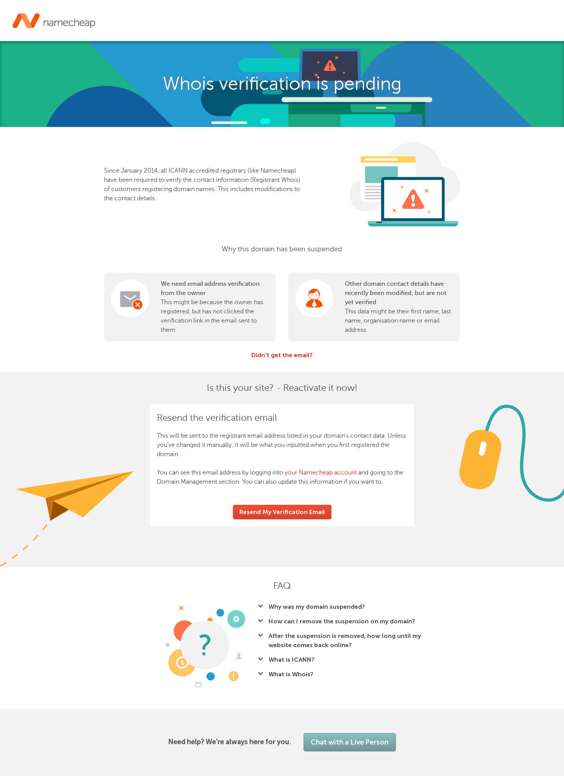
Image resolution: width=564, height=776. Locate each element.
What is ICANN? (292, 659)
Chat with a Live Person (350, 742)
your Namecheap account (321, 472)
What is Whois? (291, 674)
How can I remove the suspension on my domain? (342, 621)
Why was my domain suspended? (317, 606)
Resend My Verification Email (282, 512)
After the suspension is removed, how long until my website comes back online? (345, 640)
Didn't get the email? (282, 355)
